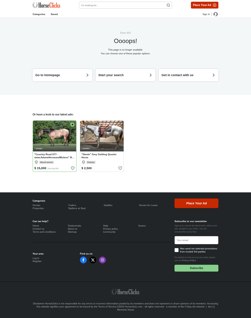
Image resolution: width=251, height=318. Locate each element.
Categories (39, 14)
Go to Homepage (47, 75)
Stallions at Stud (77, 208)
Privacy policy (110, 228)
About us (72, 228)
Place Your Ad (202, 5)
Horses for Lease (148, 205)
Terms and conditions (44, 231)
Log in (36, 258)
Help (105, 225)
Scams (142, 225)
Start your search (111, 75)
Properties (38, 208)
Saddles (108, 205)
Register (37, 261)
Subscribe (196, 268)
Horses (36, 205)
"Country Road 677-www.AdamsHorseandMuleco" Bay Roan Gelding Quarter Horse (54, 157)
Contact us (38, 228)
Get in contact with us (177, 75)
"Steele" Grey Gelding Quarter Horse (98, 156)
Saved (54, 14)
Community (109, 231)
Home (36, 225)
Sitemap (72, 231)
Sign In (206, 14)
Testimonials (74, 225)
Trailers (72, 205)
